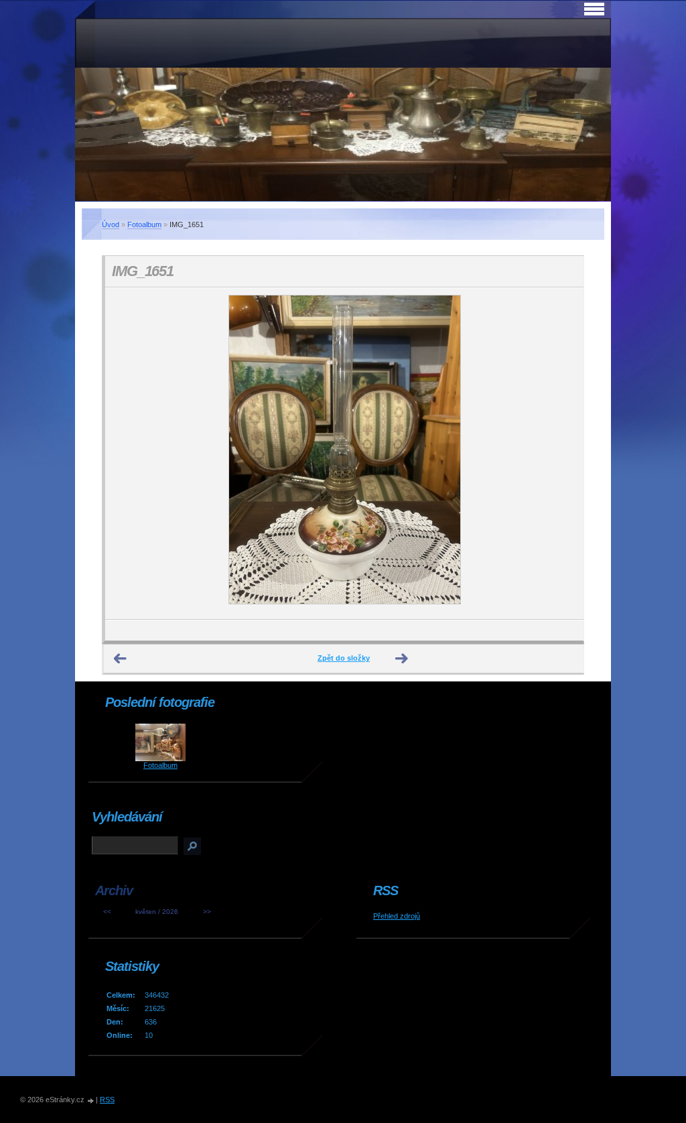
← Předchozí (121, 659)
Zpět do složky (344, 658)
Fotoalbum (144, 224)
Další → (402, 659)
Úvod (110, 224)
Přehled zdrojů (396, 916)
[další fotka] (562, 453)
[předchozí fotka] (127, 453)
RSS (107, 1100)
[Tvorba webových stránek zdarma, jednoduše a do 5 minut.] (91, 1101)
